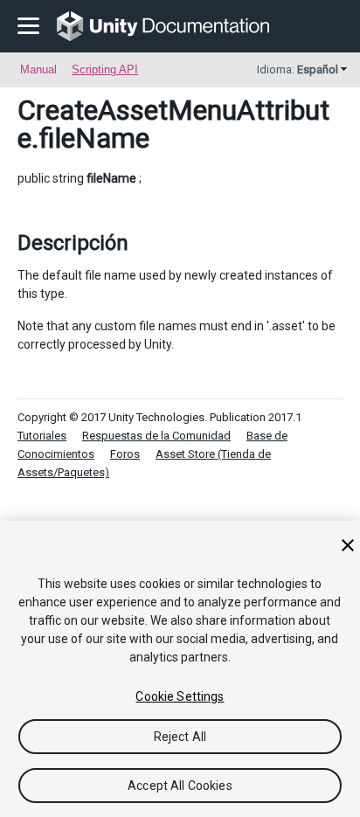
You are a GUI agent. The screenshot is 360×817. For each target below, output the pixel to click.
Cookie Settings (179, 696)
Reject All (180, 737)
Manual (38, 69)
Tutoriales (41, 435)
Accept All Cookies (180, 786)
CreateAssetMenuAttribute (173, 124)
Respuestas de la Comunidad (156, 435)
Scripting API (105, 69)
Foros (125, 453)
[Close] (347, 545)
